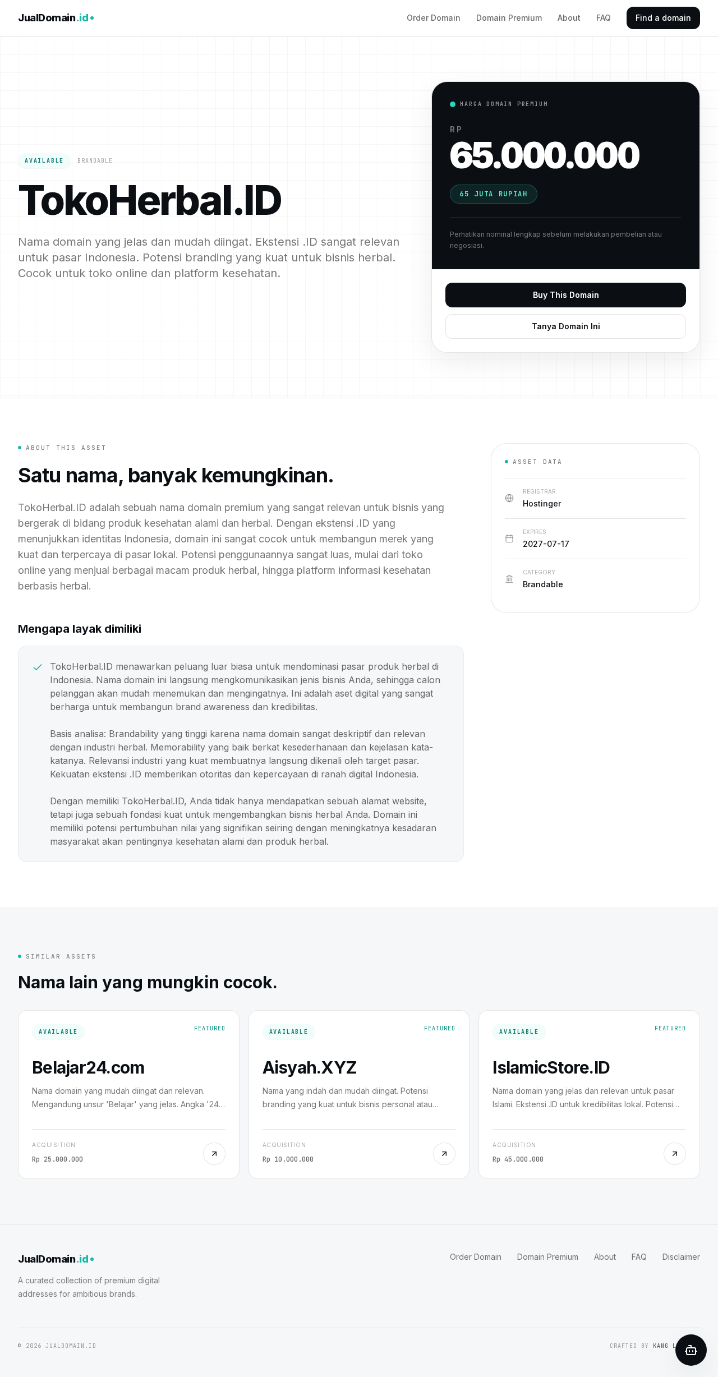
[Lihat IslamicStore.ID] (675, 1154)
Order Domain (434, 17)
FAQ (603, 17)
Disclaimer (681, 1256)
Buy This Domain (566, 295)
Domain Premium (509, 17)
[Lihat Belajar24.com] (214, 1154)
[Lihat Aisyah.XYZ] (444, 1154)
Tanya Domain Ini (566, 326)
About (569, 17)
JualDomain (53, 18)
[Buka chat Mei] (691, 1350)
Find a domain (663, 17)
